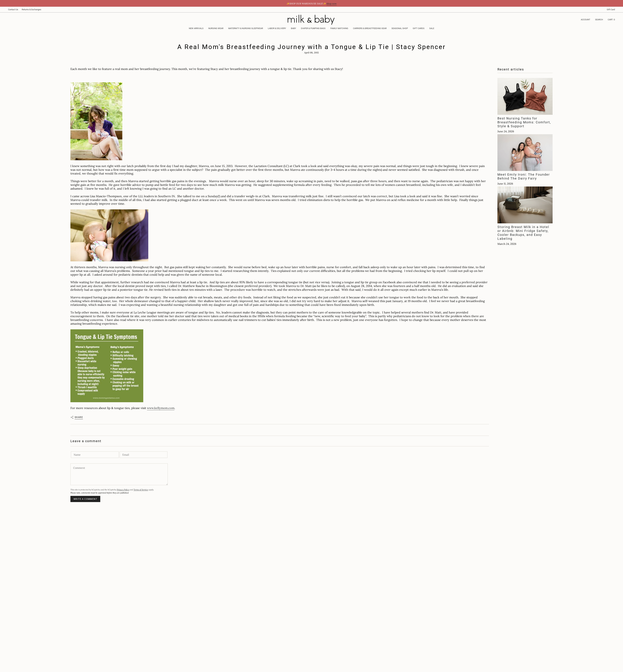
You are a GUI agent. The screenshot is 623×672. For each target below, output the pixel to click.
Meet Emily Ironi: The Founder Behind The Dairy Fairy (523, 176)
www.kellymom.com (160, 408)
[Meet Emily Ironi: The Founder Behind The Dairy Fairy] (525, 152)
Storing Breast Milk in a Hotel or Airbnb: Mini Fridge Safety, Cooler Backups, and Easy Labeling (523, 233)
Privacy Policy (123, 489)
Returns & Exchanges (31, 9)
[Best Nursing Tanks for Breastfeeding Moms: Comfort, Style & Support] (525, 96)
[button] (216, 28)
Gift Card (611, 9)
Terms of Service (141, 489)
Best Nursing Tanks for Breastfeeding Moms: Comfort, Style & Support (524, 122)
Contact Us (13, 9)
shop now (332, 3)
